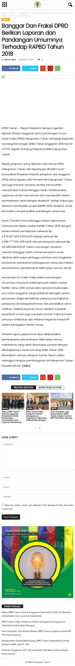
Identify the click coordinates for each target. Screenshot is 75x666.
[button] (69, 5)
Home (4, 13)
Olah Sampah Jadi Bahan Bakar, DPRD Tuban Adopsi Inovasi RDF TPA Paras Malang (61, 414)
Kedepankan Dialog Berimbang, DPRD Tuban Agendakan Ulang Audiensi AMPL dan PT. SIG (35, 642)
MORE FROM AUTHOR (50, 387)
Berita (13, 13)
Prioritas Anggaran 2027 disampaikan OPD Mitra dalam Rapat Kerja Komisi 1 (35, 652)
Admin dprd (10, 59)
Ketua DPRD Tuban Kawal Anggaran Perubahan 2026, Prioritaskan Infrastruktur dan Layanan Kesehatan (12, 417)
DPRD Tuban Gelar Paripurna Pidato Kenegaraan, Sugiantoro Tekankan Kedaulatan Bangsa (36, 416)
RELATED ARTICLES (23, 387)
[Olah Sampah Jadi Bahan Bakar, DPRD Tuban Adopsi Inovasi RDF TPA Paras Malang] (62, 401)
